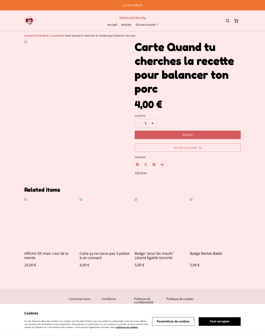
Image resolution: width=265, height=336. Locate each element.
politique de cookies (127, 327)
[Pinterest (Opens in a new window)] (154, 164)
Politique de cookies (180, 299)
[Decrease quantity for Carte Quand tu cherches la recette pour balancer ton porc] (138, 123)
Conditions (108, 299)
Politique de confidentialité (143, 300)
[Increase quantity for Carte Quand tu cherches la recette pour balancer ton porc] (152, 123)
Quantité (140, 116)
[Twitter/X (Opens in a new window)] (145, 164)
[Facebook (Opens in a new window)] (137, 164)
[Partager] (162, 164)
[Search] (227, 21)
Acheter (187, 135)
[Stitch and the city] (29, 20)
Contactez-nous (79, 299)
